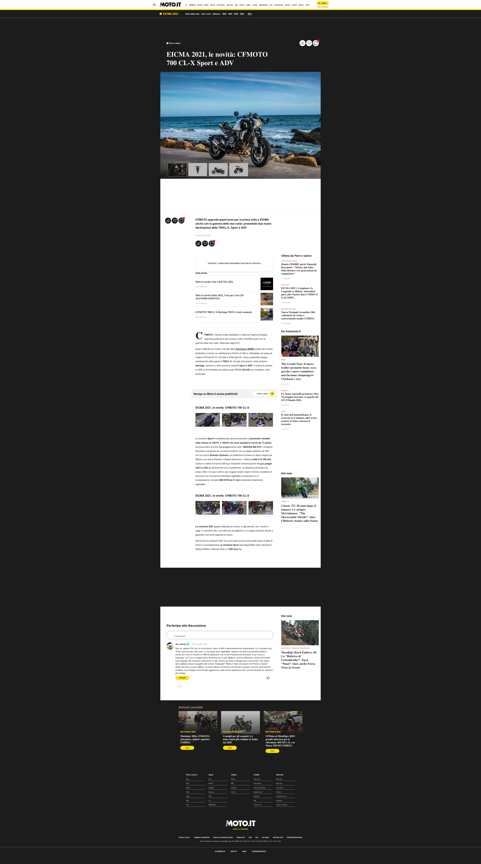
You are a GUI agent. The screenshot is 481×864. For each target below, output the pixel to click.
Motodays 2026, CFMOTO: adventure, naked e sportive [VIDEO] (195, 739)
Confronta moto (258, 805)
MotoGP (211, 783)
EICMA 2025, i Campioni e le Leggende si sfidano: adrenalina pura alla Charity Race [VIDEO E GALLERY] (299, 293)
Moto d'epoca (279, 788)
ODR (250, 837)
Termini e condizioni (202, 837)
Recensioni (256, 796)
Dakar (210, 796)
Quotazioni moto (258, 792)
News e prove (191, 774)
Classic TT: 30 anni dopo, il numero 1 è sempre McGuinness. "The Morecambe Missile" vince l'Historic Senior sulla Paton (299, 513)
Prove (187, 783)
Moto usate (279, 783)
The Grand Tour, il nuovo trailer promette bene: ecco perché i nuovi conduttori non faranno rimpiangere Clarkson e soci (298, 371)
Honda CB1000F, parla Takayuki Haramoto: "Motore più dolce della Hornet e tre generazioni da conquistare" (299, 269)
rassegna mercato (233, 732)
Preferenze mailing (294, 837)
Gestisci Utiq (278, 837)
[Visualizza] (177, 169)
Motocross (211, 792)
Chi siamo (265, 837)
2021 (250, 13)
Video (187, 800)
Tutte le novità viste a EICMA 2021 (214, 282)
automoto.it (220, 851)
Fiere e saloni (175, 43)
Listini (256, 774)
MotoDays (233, 788)
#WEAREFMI (212, 805)
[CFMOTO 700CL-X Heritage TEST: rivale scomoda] (267, 314)
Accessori (278, 792)
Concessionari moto (281, 796)
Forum (187, 805)
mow (244, 851)
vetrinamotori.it (259, 851)
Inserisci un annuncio (281, 805)
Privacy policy (184, 837)
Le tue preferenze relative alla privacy (39, 859)
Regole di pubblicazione (223, 837)
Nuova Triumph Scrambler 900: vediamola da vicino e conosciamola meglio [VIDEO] (298, 315)
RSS (256, 837)
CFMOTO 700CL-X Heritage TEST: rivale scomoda (223, 312)
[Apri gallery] (207, 420)
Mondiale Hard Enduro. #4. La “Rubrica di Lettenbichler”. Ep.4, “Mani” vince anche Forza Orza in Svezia (299, 659)
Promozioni (279, 800)
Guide (187, 792)
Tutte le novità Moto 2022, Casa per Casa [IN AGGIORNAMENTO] (219, 296)
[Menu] (154, 4)
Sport (211, 774)
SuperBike (211, 788)
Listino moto (257, 779)
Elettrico (188, 788)
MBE (232, 783)
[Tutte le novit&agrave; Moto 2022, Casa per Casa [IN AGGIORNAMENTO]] (267, 299)
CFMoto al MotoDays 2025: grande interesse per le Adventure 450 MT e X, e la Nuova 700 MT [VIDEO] (280, 740)
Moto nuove (279, 779)
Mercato (279, 774)
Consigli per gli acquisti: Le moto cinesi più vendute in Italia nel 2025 (240, 739)
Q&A (255, 800)
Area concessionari (322, 7)
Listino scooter (257, 783)
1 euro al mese (262, 394)
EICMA (233, 779)
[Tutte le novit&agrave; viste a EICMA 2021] (267, 284)
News (187, 779)
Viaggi (187, 796)
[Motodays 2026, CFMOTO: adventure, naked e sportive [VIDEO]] (197, 722)
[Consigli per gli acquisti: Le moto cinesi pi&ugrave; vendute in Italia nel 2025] (240, 722)
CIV (210, 800)
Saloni (233, 774)
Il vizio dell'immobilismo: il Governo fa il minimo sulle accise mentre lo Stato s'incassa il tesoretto (299, 419)
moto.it (234, 851)
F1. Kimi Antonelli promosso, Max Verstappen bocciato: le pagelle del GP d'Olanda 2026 (300, 397)
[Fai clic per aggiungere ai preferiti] (309, 43)
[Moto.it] (170, 5)
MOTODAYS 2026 (188, 732)
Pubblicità (240, 837)
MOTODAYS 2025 (273, 732)
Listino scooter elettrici (259, 788)
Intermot (233, 792)
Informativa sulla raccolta (11, 859)
